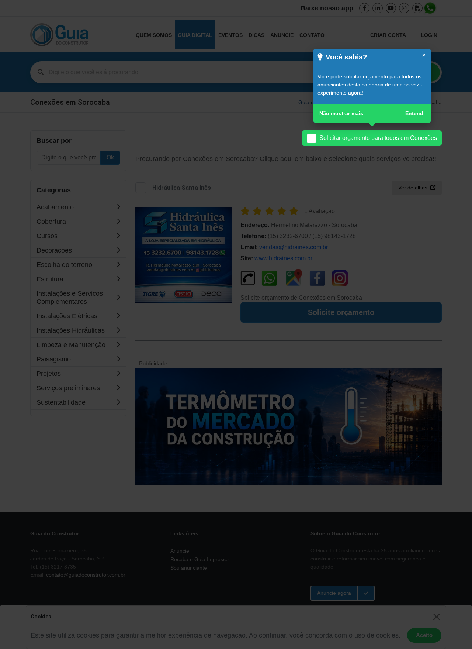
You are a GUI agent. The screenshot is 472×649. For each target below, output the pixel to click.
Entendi (415, 113)
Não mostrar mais (341, 113)
